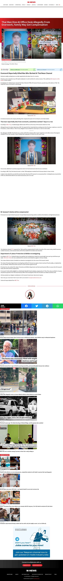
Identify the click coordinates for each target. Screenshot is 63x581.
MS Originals (51, 4)
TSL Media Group (36, 578)
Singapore (11, 4)
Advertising (9, 574)
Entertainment (40, 4)
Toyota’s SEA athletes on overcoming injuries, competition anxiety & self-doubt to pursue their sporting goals (26, 472)
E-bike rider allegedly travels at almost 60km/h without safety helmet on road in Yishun (20, 394)
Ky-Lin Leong (6, 64)
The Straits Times (8, 258)
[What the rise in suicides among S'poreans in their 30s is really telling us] (18, 448)
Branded (46, 4)
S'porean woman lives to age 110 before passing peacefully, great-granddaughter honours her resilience (24, 366)
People (23, 4)
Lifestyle (33, 4)
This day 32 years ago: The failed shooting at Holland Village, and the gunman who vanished (21, 423)
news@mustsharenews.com (34, 277)
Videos (57, 4)
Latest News (5, 4)
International (18, 4)
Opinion (28, 4)
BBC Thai (33, 115)
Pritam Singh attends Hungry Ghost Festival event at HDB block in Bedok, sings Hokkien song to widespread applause (27, 337)
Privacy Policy (48, 574)
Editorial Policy (25, 574)
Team (55, 574)
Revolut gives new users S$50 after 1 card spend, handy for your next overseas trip (19, 489)
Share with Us (27, 565)
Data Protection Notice (37, 574)
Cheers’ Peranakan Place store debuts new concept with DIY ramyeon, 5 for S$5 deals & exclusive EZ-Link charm (26, 506)
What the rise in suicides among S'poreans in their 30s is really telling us (17, 451)
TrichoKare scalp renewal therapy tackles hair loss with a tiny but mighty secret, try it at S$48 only (23, 523)
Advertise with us (37, 565)
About (16, 574)
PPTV (12, 249)
